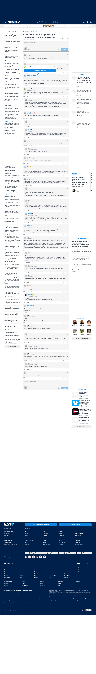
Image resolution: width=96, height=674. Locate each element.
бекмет (29, 129)
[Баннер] (48, 26)
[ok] (33, 556)
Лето (44, 538)
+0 (63, 61)
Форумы (35, 18)
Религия (61, 544)
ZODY (71, 18)
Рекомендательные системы (54, 605)
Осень (60, 533)
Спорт (75, 531)
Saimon (29, 294)
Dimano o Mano (30, 305)
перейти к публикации (31, 31)
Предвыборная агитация (10, 544)
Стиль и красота (78, 533)
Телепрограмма (43, 18)
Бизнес (26, 533)
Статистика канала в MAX (10, 547)
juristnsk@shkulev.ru (36, 601)
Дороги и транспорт (30, 540)
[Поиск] (84, 22)
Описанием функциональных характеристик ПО (58, 597)
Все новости (12, 31)
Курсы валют (62, 18)
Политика (61, 535)
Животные (27, 544)
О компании (7, 535)
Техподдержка (8, 542)
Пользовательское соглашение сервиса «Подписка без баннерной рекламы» (64, 607)
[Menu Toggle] (5, 22)
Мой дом (45, 540)
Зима (44, 531)
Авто (26, 531)
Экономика (77, 540)
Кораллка (30, 213)
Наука (44, 542)
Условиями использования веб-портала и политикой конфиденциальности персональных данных (68, 598)
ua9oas (28, 166)
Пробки (48, 22)
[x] (40, 556)
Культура (45, 535)
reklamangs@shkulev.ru (53, 591)
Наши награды (8, 538)
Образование (46, 547)
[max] (37, 556)
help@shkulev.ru (14, 602)
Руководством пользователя (55, 596)
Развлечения (62, 542)
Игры (68, 18)
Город (26, 538)
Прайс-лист (7, 533)
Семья (60, 547)
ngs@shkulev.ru (20, 600)
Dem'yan (28, 285)
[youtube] (44, 556)
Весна (26, 535)
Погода (30, 18)
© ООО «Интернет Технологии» (10, 610)
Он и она (61, 531)
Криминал (45, 533)
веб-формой (27, 602)
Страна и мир (77, 535)
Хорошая (28, 225)
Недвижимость (8, 18)
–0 (67, 61)
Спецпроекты (77, 542)
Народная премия (78, 544)
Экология (76, 538)
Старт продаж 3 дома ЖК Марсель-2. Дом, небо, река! (11, 176)
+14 (63, 360)
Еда (25, 542)
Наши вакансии (8, 540)
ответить (26, 61)
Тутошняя (29, 88)
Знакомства (24, 18)
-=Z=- (28, 157)
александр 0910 (30, 112)
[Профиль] (90, 22)
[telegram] (26, 556)
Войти (29, 49)
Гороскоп (55, 18)
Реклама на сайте (8, 531)
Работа (60, 540)
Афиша (49, 18)
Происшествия (62, 538)
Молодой (28, 75)
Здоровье (27, 547)
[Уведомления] (87, 22)
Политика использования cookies (55, 603)
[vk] (29, 556)
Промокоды (17, 18)
